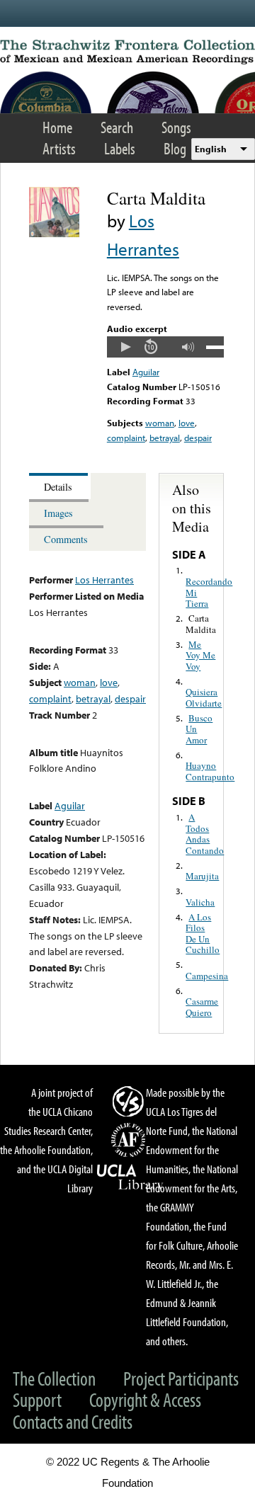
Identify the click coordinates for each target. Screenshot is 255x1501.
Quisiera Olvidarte (204, 697)
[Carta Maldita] (54, 233)
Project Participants (181, 1378)
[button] (125, 347)
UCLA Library (130, 1177)
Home (57, 127)
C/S (130, 1101)
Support (37, 1399)
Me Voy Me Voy (200, 655)
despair (198, 437)
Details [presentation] (58, 486)
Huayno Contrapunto (210, 771)
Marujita (202, 875)
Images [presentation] (58, 513)
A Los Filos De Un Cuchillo (203, 934)
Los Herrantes (104, 579)
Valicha (200, 902)
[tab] (60, 486)
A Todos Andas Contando (205, 834)
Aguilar (145, 371)
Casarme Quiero (202, 1007)
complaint (126, 437)
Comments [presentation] (66, 539)
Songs (176, 127)
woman (159, 422)
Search (117, 127)
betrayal (164, 437)
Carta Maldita (201, 624)
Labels (119, 148)
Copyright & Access (145, 1399)
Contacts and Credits (72, 1421)
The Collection (54, 1378)
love (186, 422)
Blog (175, 148)
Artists (59, 148)
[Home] (127, 52)
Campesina (207, 975)
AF (130, 1139)
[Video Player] (165, 347)
